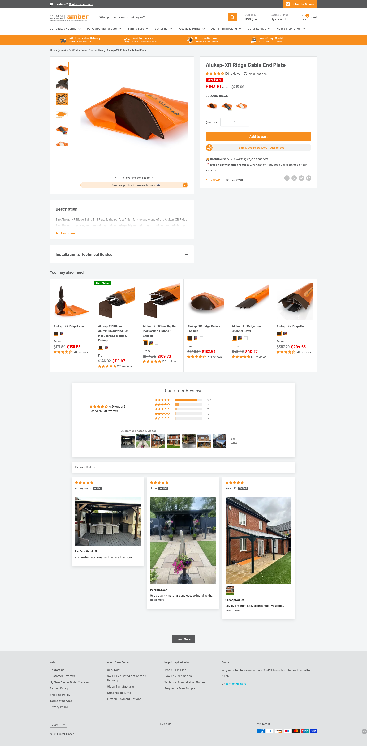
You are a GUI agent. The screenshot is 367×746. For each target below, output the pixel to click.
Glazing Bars (135, 28)
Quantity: (212, 122)
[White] (241, 106)
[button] (215, 73)
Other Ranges (257, 28)
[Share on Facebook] (287, 178)
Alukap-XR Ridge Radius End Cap (203, 328)
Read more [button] (157, 599)
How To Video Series (178, 676)
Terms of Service (61, 700)
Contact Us (57, 669)
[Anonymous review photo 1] (108, 521)
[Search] (232, 17)
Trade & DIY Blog (175, 669)
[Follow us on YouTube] (364, 731)
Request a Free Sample (179, 688)
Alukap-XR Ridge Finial (69, 326)
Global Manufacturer (120, 686)
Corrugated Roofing (63, 28)
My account (278, 19)
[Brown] (212, 106)
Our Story (113, 669)
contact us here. (236, 683)
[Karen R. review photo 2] (230, 590)
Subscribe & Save (303, 4)
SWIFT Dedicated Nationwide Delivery (126, 678)
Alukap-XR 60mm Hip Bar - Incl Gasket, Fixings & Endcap (161, 330)
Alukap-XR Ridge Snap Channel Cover (247, 328)
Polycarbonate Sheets (102, 28)
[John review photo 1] (183, 541)
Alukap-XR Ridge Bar (291, 326)
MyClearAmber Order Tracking (70, 682)
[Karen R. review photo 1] (258, 541)
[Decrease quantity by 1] (225, 122)
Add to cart (258, 136)
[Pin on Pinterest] (294, 178)
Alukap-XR (213, 180)
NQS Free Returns (119, 692)
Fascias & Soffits (189, 28)
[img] (84, 482)
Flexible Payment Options (124, 699)
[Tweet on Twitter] (301, 178)
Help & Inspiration (289, 28)
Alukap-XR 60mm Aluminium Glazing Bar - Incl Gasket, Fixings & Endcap (114, 333)
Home (53, 50)
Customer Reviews (62, 676)
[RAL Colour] (227, 106)
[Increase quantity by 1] (245, 122)
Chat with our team (81, 4)
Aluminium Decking (224, 28)
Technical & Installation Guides (184, 682)
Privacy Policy (59, 707)
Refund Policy (59, 688)
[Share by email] (308, 178)
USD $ (55, 724)
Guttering (161, 28)
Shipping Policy (60, 694)
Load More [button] (184, 639)
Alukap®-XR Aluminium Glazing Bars (82, 50)
